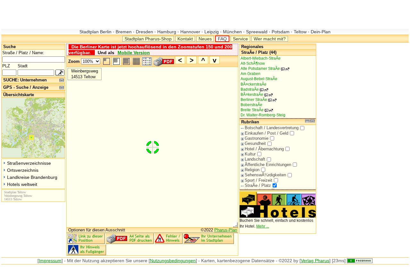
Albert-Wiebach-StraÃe (261, 58)
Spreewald (257, 31)
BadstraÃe (253, 89)
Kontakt (185, 38)
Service (240, 38)
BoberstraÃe (251, 105)
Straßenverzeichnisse (29, 163)
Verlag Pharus (315, 260)
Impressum (50, 260)
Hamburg (166, 31)
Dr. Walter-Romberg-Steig (263, 115)
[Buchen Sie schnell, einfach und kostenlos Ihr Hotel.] (278, 216)
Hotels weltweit (22, 184)
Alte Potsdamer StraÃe (264, 69)
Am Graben (250, 74)
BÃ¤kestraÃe (255, 94)
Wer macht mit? (270, 38)
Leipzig (211, 31)
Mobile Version (134, 52)
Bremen (123, 31)
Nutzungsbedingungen (173, 260)
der (77, 260)
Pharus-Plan (225, 230)
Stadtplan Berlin (96, 31)
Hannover (190, 31)
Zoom (74, 61)
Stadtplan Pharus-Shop (148, 38)
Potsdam (280, 31)
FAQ (222, 38)
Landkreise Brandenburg (32, 177)
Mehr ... (262, 226)
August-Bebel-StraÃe (259, 79)
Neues (205, 38)
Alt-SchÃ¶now (253, 63)
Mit (70, 260)
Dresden (144, 31)
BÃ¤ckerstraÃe (253, 84)
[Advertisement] (117, 14)
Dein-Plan (320, 31)
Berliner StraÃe (257, 100)
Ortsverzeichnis (22, 170)
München (232, 31)
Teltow (300, 31)
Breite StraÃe (255, 110)
